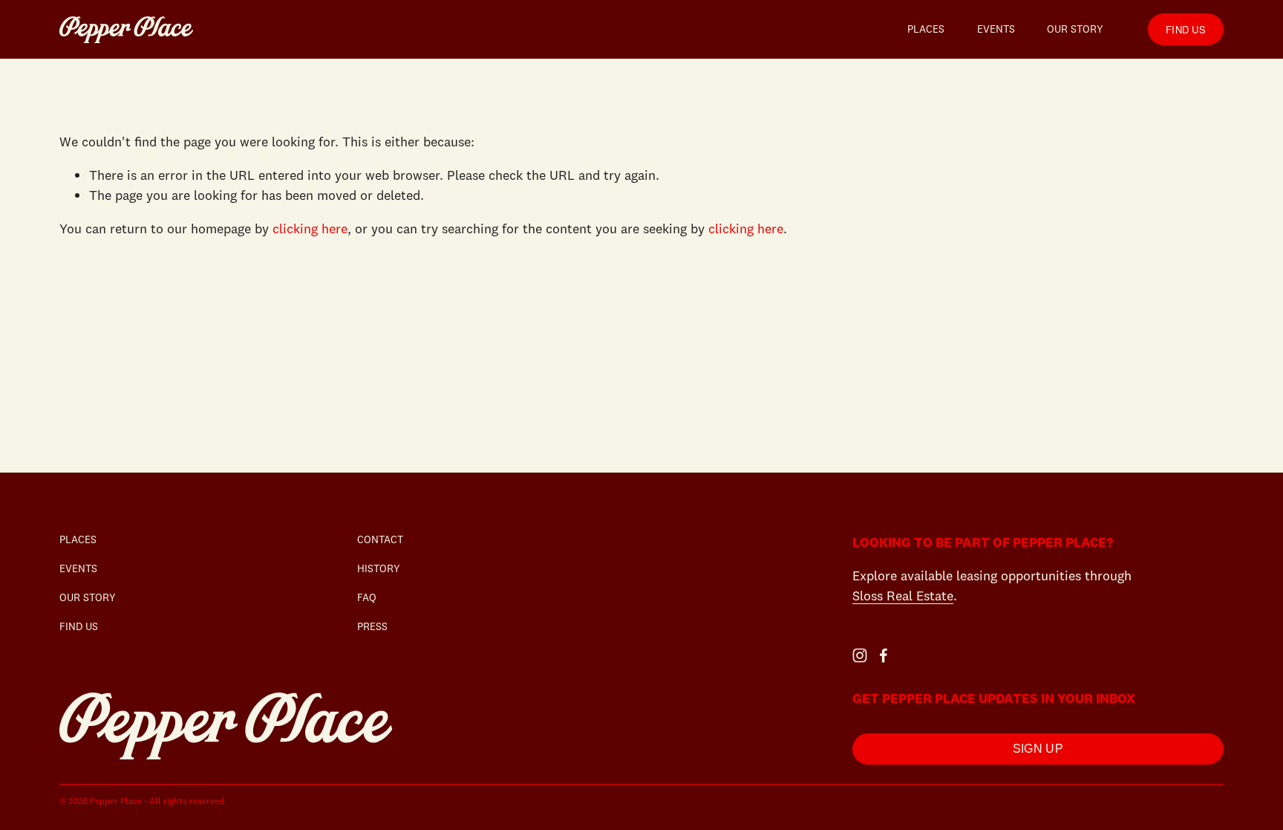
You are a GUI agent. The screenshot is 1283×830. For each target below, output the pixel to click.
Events (996, 29)
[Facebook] (883, 655)
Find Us (1186, 29)
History (378, 568)
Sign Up (1038, 748)
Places (925, 29)
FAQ (366, 597)
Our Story (1075, 29)
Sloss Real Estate (902, 595)
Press (372, 626)
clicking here (309, 228)
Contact (380, 539)
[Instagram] (859, 655)
